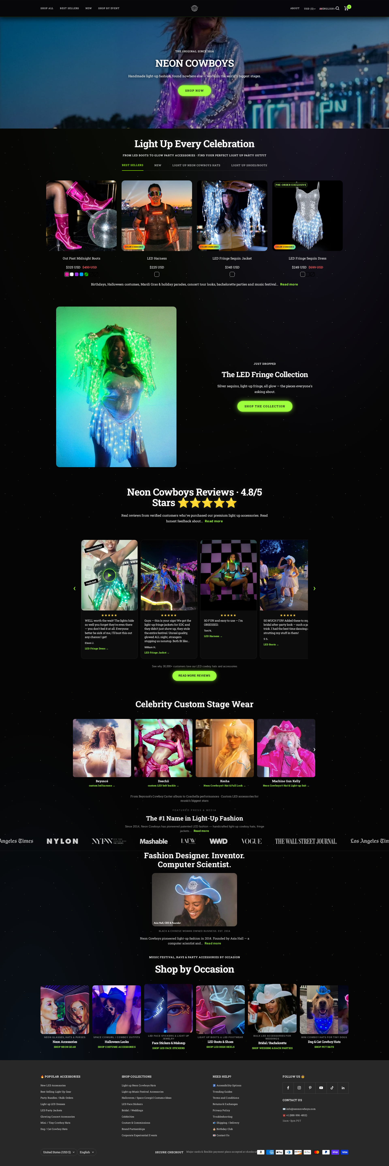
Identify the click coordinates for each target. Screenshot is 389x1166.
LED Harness (157, 258)
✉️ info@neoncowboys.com (299, 1108)
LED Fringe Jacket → (157, 652)
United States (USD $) (57, 1152)
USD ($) (309, 8)
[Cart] (346, 8)
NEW (88, 8)
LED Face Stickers (132, 1104)
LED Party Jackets (51, 1110)
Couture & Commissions (136, 1122)
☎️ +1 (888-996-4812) (295, 1115)
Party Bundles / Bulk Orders (57, 1097)
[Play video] (109, 575)
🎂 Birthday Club (223, 1129)
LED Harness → (213, 636)
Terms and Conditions (226, 1097)
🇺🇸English (326, 8)
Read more (289, 284)
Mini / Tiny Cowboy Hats (55, 1122)
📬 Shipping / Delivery (226, 1122)
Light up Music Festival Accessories (143, 1091)
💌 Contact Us (221, 1135)
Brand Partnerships (133, 1129)
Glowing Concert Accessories (58, 1116)
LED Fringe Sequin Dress (307, 258)
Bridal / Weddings (132, 1110)
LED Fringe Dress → (96, 648)
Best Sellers (69, 8)
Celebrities (128, 1116)
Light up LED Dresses (53, 1104)
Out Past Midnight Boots (81, 258)
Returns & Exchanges (225, 1104)
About (295, 8)
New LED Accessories (53, 1085)
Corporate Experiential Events (139, 1135)
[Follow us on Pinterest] (310, 1087)
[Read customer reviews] (81, 263)
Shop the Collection (265, 406)
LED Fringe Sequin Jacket (232, 258)
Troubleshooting (222, 1116)
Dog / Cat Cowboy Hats (54, 1129)
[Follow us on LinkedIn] (343, 1087)
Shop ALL (47, 8)
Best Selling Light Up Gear (56, 1091)
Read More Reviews (194, 675)
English (85, 1152)
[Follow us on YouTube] (321, 1087)
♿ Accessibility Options (227, 1085)
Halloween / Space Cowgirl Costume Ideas (147, 1097)
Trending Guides (222, 1091)
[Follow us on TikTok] (332, 1087)
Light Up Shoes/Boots (249, 165)
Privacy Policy (221, 1110)
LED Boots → (271, 644)
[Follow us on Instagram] (299, 1087)
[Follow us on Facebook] (288, 1087)
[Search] (337, 8)
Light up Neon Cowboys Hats (196, 165)
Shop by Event (109, 8)
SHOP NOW (194, 90)
